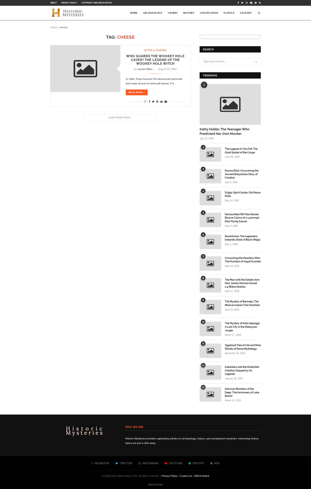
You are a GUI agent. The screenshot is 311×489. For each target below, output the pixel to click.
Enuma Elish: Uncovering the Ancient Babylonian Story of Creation (241, 174)
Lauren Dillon (144, 69)
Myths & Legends (155, 50)
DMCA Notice (201, 475)
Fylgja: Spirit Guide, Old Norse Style (242, 194)
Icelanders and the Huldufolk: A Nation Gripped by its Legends (242, 370)
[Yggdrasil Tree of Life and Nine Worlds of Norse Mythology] (210, 351)
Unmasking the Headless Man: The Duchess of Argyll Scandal (243, 260)
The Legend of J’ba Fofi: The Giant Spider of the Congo (241, 150)
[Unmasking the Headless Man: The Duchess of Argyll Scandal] (210, 263)
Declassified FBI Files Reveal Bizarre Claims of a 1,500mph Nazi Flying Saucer (242, 218)
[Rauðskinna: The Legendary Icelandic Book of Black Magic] (210, 242)
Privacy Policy (69, 3)
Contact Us (185, 475)
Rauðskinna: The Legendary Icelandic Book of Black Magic (243, 238)
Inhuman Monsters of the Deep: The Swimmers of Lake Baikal (242, 392)
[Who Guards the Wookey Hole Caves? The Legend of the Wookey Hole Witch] (85, 68)
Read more (136, 92)
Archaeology (153, 13)
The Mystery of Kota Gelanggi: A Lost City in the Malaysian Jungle (242, 327)
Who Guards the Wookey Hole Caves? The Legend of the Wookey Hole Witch (155, 59)
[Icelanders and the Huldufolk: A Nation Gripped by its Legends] (210, 372)
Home (134, 13)
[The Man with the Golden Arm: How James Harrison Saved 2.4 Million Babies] (210, 285)
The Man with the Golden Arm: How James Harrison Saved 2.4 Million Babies (242, 283)
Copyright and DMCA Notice (97, 3)
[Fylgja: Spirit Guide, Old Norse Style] (210, 198)
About (53, 3)
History (189, 13)
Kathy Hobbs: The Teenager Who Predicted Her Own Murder (224, 131)
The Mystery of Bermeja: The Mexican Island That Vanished (242, 303)
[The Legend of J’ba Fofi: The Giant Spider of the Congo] (210, 154)
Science (229, 13)
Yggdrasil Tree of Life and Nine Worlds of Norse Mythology (243, 347)
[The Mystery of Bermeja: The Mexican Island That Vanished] (210, 307)
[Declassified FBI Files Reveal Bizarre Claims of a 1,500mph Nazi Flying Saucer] (210, 220)
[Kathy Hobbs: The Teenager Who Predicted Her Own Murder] (230, 104)
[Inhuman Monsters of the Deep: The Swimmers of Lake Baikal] (210, 394)
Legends (246, 13)
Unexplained (209, 13)
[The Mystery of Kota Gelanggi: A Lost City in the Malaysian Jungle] (210, 329)
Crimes (173, 13)
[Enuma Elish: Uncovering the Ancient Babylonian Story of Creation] (210, 176)
